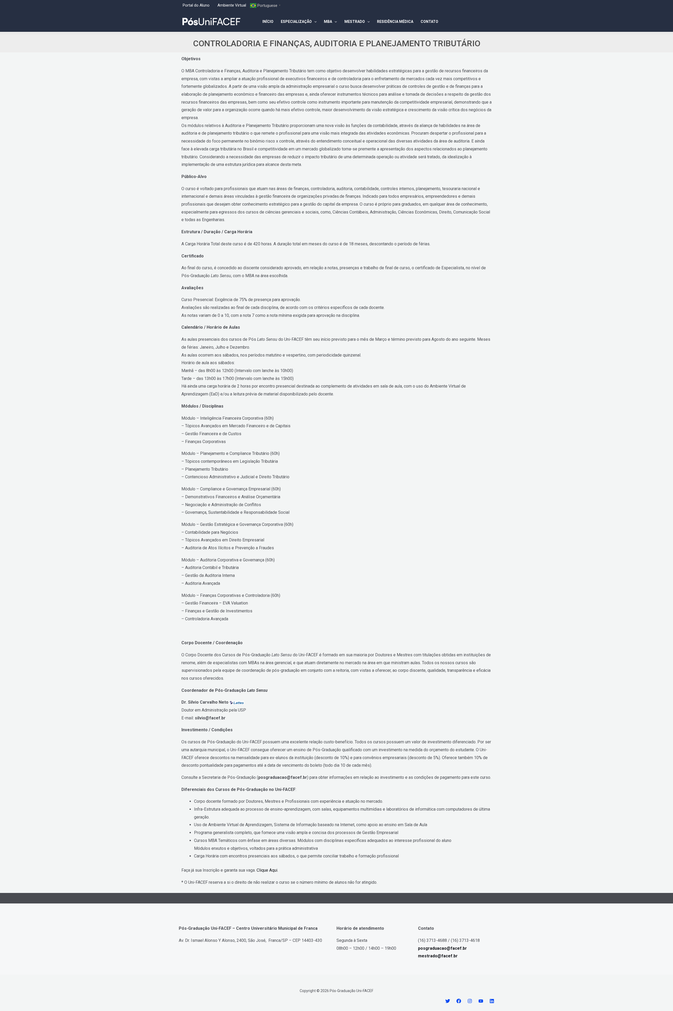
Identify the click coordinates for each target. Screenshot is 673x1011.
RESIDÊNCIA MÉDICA (395, 21)
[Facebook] (458, 1001)
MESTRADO (354, 21)
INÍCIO (267, 21)
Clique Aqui (267, 870)
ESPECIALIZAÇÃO (296, 21)
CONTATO (429, 21)
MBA (328, 21)
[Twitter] (447, 1001)
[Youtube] (480, 1001)
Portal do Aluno (196, 5)
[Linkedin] (492, 1001)
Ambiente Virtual (231, 5)
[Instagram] (469, 1001)
